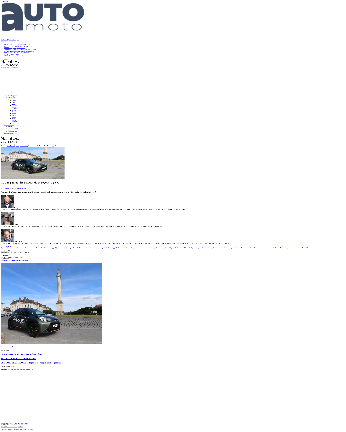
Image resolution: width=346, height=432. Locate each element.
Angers (14, 100)
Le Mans (14, 108)
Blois (13, 102)
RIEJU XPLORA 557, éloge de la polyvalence (17, 44)
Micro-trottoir (22, 188)
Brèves (10, 126)
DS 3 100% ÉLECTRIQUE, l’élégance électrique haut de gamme (31, 363)
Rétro (9, 130)
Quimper (14, 115)
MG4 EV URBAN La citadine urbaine (18, 358)
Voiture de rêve (12, 131)
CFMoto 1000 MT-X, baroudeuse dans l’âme (17, 52)
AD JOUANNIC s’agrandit (12, 54)
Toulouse (14, 121)
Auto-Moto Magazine (10, 96)
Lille (13, 123)
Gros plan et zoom (13, 128)
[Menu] (1, 136)
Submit (20, 426)
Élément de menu (9, 133)
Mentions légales (22, 423)
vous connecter (12, 369)
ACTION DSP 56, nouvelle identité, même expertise (19, 51)
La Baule (14, 105)
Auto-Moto (6, 188)
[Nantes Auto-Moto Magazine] (10, 67)
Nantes (13, 112)
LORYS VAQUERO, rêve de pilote (14, 48)
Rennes (14, 117)
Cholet (13, 104)
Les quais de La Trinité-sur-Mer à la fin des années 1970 (20, 46)
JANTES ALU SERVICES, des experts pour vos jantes (20, 49)
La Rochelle (15, 107)
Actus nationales (9, 125)
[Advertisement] (55, 81)
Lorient (14, 110)
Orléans (14, 113)
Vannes (14, 120)
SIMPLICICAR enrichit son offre (14, 56)
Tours (13, 118)
